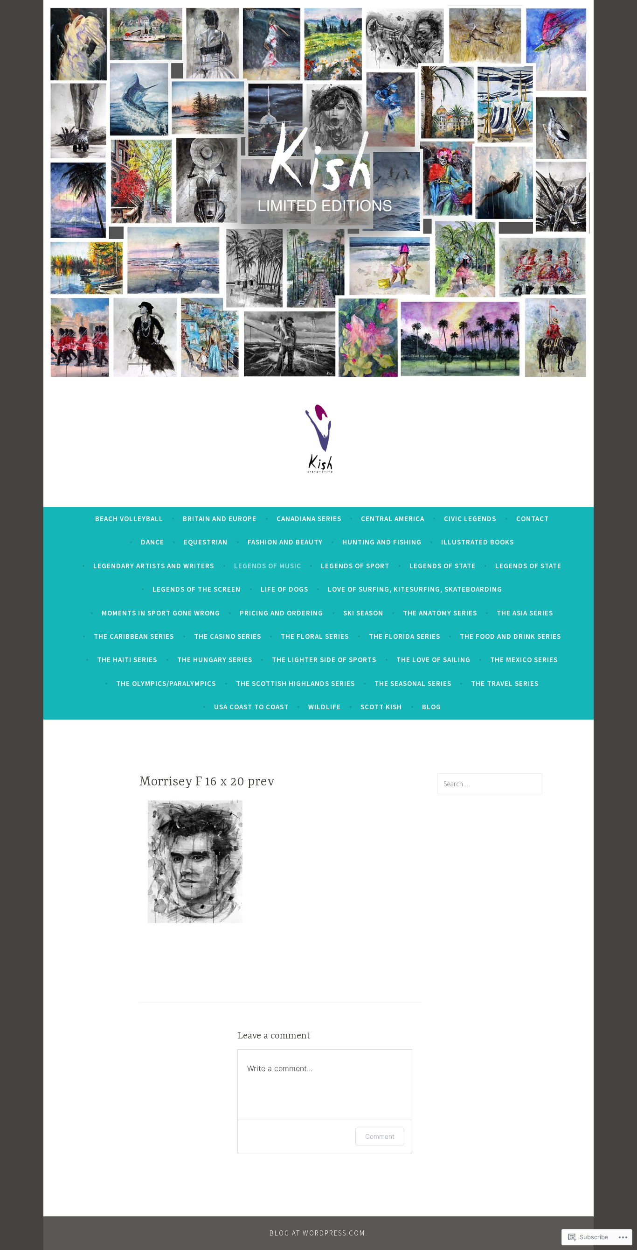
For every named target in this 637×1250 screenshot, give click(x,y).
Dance (152, 541)
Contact (532, 518)
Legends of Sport (355, 565)
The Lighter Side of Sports (324, 659)
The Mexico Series (524, 659)
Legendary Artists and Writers (153, 565)
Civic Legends (470, 518)
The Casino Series (227, 636)
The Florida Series (404, 636)
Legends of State (442, 565)
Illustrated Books (477, 541)
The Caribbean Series (134, 636)
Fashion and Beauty (285, 541)
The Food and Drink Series (510, 636)
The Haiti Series (127, 659)
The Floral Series (315, 636)
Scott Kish (381, 706)
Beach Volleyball (129, 518)
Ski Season (363, 612)
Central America (392, 518)
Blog (431, 706)
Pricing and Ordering (281, 612)
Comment (380, 1136)
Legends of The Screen (196, 589)
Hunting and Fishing (382, 541)
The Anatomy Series (440, 612)
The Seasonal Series (412, 683)
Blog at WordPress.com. (318, 1233)
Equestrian (206, 541)
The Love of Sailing (433, 659)
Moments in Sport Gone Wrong (161, 612)
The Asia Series (525, 612)
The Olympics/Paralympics (166, 683)
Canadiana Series (309, 518)
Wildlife (324, 706)
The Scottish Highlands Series (295, 683)
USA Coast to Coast (251, 706)
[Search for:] (489, 783)
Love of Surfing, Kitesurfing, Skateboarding (415, 589)
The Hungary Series (214, 659)
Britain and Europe (219, 518)
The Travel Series (505, 683)
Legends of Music (267, 565)
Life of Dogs (284, 589)
